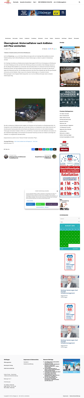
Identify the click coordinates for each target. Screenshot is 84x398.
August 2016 (70, 226)
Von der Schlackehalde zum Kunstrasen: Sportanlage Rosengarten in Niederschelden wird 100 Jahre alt (52, 379)
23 (64, 242)
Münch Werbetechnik (64, 115)
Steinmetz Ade (63, 123)
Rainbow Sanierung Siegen (65, 135)
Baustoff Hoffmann (64, 121)
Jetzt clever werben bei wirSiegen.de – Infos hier (26, 141)
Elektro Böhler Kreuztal (65, 117)
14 (78, 235)
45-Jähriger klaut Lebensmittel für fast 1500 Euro (52, 362)
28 (78, 242)
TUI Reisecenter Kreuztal (65, 127)
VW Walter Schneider (64, 113)
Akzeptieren (30, 204)
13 (75, 235)
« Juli (62, 248)
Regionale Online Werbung (65, 129)
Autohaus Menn (63, 131)
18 (69, 238)
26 (72, 242)
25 (69, 242)
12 (72, 235)
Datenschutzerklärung (40, 207)
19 (72, 238)
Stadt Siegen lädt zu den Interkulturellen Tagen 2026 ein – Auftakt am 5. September (52, 375)
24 (67, 242)
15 (61, 238)
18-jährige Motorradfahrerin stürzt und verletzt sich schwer (52, 372)
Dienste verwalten (30, 200)
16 (64, 238)
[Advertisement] (42, 27)
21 (78, 238)
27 (75, 242)
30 (64, 245)
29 (61, 245)
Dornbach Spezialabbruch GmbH (67, 137)
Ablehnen (39, 204)
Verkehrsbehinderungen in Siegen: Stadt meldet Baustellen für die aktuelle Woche (52, 369)
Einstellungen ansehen (51, 204)
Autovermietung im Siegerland (66, 125)
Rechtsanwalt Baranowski (65, 119)
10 (66, 235)
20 (75, 238)
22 (61, 242)
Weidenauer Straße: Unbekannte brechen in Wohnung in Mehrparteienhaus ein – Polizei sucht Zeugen (52, 366)
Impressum (47, 207)
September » (76, 248)
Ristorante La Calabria (64, 133)
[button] (57, 191)
